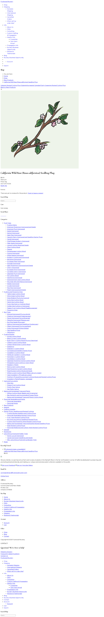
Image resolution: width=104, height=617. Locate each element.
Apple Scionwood (13, 231)
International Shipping (14, 567)
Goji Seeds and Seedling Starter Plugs (19, 350)
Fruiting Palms (12, 225)
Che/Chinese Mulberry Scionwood (18, 241)
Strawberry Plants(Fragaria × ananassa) (19, 379)
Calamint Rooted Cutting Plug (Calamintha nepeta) (18, 85)
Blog (5, 55)
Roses (6, 442)
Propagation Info (12, 45)
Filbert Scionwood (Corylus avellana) (19, 326)
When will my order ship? (15, 571)
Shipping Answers (6, 552)
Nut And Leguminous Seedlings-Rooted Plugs (22, 419)
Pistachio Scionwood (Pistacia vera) (18, 320)
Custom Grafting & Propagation (14, 507)
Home (6, 497)
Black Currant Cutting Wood (16, 338)
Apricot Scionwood (13, 233)
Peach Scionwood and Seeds (16, 290)
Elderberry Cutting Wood (15, 348)
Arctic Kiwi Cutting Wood (15, 300)
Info (5, 25)
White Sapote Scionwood (15, 255)
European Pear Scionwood (16, 261)
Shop (5, 5)
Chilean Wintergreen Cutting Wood (18, 344)
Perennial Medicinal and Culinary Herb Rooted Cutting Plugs (27, 427)
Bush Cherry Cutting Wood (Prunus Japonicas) (22, 340)
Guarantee (13, 39)
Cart (5, 525)
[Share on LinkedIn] (2, 215)
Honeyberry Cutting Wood (16, 357)
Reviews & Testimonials (11, 515)
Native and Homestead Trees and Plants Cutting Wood (25, 397)
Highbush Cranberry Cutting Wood (18, 355)
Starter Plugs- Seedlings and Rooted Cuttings (19, 411)
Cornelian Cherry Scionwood (16, 271)
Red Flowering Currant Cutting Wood (19, 369)
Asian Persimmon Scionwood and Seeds (20, 265)
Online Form (5, 476)
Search (6, 66)
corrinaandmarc (14, 473)
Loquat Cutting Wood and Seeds (18, 245)
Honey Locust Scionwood (15, 436)
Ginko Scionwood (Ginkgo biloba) (18, 328)
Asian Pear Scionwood (14, 235)
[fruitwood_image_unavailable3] (40, 168)
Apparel (6, 407)
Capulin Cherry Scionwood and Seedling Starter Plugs (24, 237)
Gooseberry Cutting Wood (15, 352)
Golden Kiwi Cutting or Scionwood (18, 306)
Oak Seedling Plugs (13, 330)
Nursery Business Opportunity (14, 57)
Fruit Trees (7, 223)
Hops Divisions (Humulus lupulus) (18, 298)
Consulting (10, 31)
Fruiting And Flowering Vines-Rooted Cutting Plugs (24, 421)
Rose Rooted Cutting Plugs (16, 425)
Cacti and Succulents (11, 381)
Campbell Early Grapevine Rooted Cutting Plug (50, 85)
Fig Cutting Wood (13, 275)
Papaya (9, 249)
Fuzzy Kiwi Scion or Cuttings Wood (18, 304)
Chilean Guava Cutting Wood (16, 342)
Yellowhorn (11, 332)
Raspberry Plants (12, 365)
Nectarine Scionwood (14, 259)
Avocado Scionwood (13, 263)
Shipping (7, 7)
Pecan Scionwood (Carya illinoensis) (18, 318)
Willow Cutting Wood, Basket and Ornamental (22, 393)
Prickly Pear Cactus (13, 387)
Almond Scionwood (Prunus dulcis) (18, 314)
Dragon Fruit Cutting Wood (16, 385)
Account (10, 61)
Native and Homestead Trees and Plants (17, 391)
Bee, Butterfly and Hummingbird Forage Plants (22, 395)
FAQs (8, 29)
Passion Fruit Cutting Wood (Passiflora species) (22, 308)
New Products (8, 405)
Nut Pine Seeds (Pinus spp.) (16, 322)
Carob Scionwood (13, 239)
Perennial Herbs (12, 403)
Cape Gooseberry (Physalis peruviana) (19, 375)
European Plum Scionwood (16, 269)
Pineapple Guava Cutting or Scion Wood (20, 363)
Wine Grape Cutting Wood (15, 296)
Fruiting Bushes (9, 334)
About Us (10, 27)
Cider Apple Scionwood (14, 243)
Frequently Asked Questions (10, 554)
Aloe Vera (10, 383)
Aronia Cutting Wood (14, 336)
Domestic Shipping (13, 565)
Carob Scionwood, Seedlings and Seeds (19, 438)
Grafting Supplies (9, 409)
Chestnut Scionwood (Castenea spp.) (19, 316)
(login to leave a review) (35, 193)
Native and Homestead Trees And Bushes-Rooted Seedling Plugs (28, 423)
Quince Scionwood (13, 253)
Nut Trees (7, 312)
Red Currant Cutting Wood (16, 367)
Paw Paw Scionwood (14, 288)
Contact (6, 536)
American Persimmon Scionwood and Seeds (21, 227)
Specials (6, 429)
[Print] (1, 89)
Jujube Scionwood (13, 286)
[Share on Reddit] (3, 215)
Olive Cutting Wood (13, 247)
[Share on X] (1, 215)
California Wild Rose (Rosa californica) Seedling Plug (21, 451)
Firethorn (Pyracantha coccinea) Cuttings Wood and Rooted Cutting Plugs (31, 377)
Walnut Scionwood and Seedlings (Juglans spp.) (22, 324)
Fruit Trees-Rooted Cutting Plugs (18, 417)
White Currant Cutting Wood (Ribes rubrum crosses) (24, 373)
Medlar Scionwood (13, 284)
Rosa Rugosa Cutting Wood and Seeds (19, 371)
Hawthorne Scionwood (14, 277)
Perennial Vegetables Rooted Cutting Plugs (21, 415)
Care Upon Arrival (16, 587)
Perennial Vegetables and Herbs (14, 399)
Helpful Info (11, 37)
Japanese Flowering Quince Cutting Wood (21, 361)
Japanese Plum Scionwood (16, 273)
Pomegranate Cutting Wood (16, 251)
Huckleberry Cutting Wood (16, 359)
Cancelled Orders (13, 569)
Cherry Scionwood (13, 267)
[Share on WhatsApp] (4, 215)
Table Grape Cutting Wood (16, 294)
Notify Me (4, 186)
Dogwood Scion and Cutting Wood (18, 279)
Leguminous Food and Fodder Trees (16, 434)
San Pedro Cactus (13, 389)
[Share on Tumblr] (5, 215)
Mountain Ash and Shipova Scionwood (19, 282)
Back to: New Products (8, 87)
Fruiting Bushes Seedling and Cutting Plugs (21, 413)
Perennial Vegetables (14, 401)
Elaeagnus (10, 346)
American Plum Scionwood (16, 229)
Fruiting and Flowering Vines (13, 292)
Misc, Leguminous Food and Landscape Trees (21, 440)
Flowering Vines (12, 310)
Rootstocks (7, 432)
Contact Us (4, 556)
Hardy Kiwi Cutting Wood (15, 302)
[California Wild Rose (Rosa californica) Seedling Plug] (14, 449)
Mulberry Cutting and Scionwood (18, 257)
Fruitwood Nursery (7, 1)
